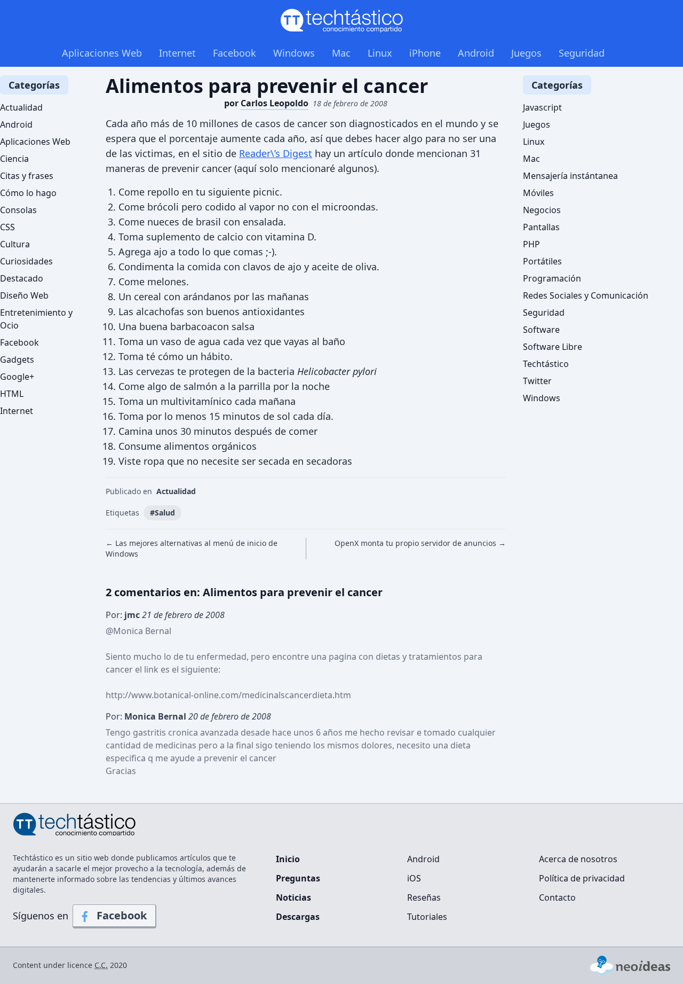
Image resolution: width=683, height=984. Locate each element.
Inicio (288, 859)
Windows (294, 52)
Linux (380, 52)
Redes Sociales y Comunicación (585, 295)
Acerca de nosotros (578, 859)
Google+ (17, 376)
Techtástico (546, 364)
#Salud (162, 512)
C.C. (101, 965)
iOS (414, 878)
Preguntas (298, 878)
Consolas (18, 210)
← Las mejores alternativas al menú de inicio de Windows (191, 548)
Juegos (526, 52)
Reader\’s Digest (275, 153)
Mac (341, 52)
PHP (531, 244)
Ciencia (14, 159)
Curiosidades (26, 261)
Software (541, 329)
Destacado (21, 278)
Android (476, 52)
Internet (177, 52)
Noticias (293, 897)
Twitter (537, 381)
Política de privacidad (582, 878)
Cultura (15, 244)
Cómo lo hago (28, 193)
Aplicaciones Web (102, 52)
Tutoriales (427, 917)
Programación (552, 278)
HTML (11, 394)
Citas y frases (26, 176)
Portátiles (542, 261)
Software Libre (552, 347)
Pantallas (541, 227)
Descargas (298, 917)
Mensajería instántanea (570, 176)
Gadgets (17, 359)
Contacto (557, 897)
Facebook (234, 52)
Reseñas (424, 897)
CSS (7, 227)
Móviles (538, 193)
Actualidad (176, 491)
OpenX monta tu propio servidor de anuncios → (420, 543)
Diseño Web (24, 295)
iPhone (425, 52)
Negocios (542, 210)
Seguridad (582, 52)
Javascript (542, 107)
